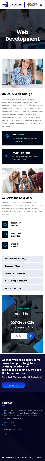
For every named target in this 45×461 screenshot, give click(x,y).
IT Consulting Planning (15, 259)
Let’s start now (20, 336)
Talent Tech (23, 457)
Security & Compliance (15, 273)
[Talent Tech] (19, 5)
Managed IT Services (14, 266)
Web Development (13, 288)
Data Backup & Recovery (16, 281)
